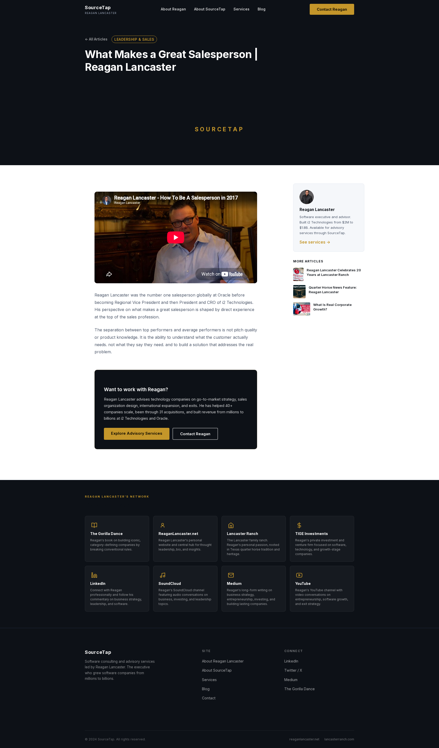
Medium (290, 680)
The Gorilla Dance (299, 689)
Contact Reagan (332, 9)
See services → (315, 242)
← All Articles (96, 39)
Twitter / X (293, 670)
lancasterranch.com (339, 739)
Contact (208, 698)
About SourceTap (209, 9)
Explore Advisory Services (136, 433)
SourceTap (98, 652)
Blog (261, 9)
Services (241, 9)
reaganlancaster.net (304, 739)
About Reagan (173, 9)
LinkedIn (291, 661)
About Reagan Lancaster (223, 661)
